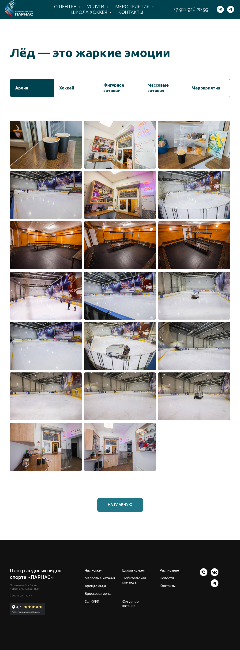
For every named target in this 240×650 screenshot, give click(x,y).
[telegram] (230, 9)
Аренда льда (95, 586)
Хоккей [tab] (66, 87)
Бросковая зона (98, 594)
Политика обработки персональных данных (24, 587)
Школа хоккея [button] (90, 12)
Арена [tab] (21, 87)
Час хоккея (93, 570)
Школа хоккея (133, 570)
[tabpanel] (120, 285)
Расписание (169, 570)
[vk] (220, 9)
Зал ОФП (92, 602)
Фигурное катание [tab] (113, 88)
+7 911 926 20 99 (191, 9)
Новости (167, 578)
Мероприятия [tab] (205, 87)
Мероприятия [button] (133, 6)
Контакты (130, 12)
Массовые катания (100, 578)
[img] (214, 572)
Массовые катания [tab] (158, 88)
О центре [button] (65, 6)
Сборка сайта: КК (21, 595)
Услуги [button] (96, 6)
